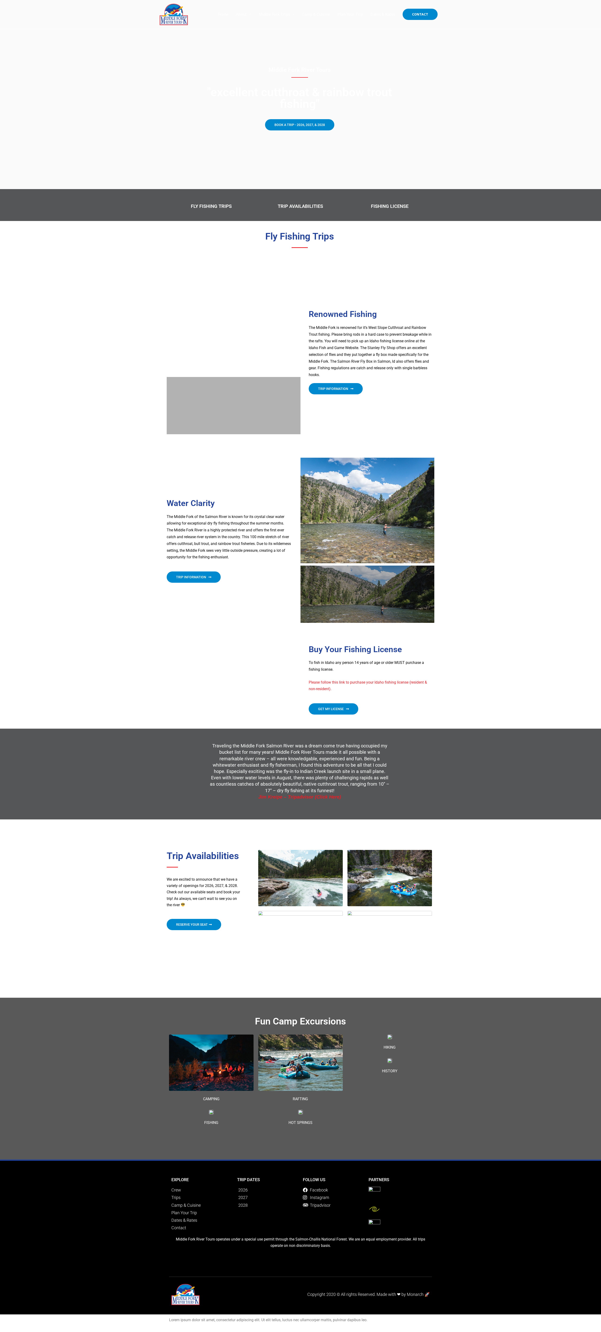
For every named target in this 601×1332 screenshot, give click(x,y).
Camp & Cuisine (316, 14)
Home (223, 14)
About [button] (241, 14)
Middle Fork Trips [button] (274, 14)
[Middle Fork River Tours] (174, 14)
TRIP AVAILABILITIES (300, 206)
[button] (420, 14)
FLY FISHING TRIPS (211, 206)
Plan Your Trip (350, 14)
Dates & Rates (382, 14)
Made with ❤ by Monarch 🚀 (403, 1294)
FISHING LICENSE (389, 206)
